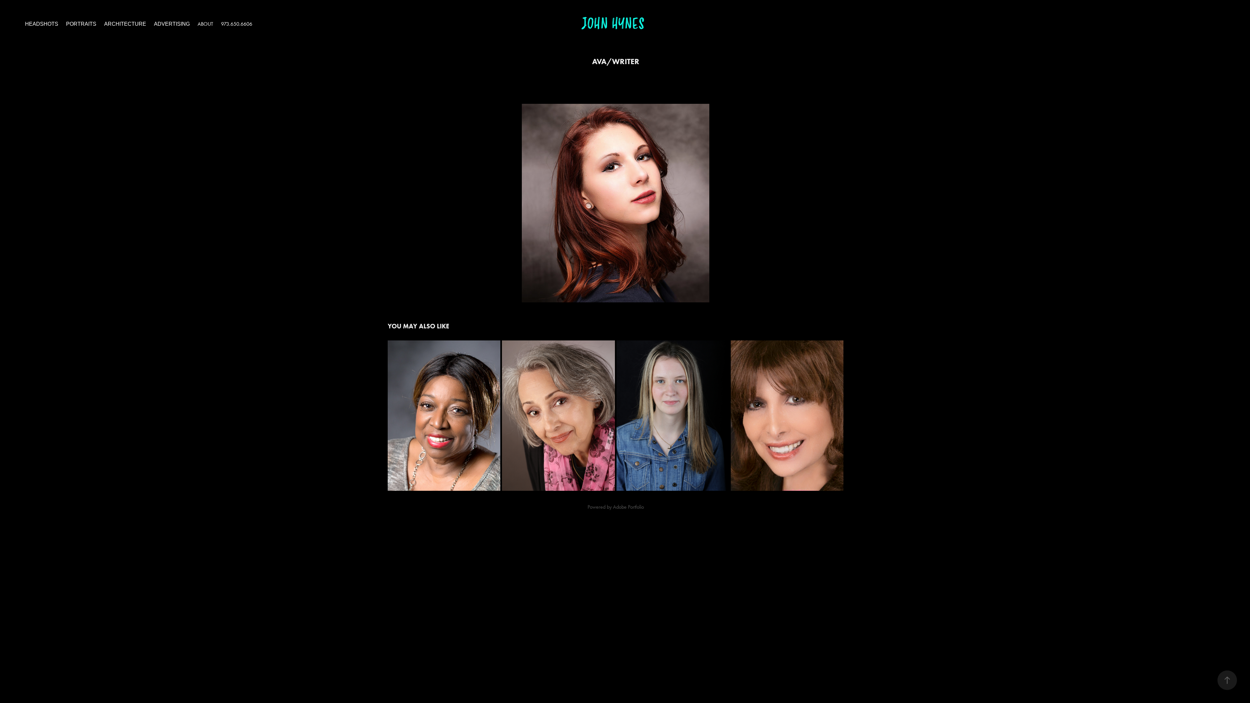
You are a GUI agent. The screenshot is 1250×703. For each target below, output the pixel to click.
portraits (81, 24)
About (205, 24)
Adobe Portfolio (628, 507)
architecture (125, 24)
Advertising (172, 24)
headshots (41, 24)
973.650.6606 (236, 24)
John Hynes (613, 24)
